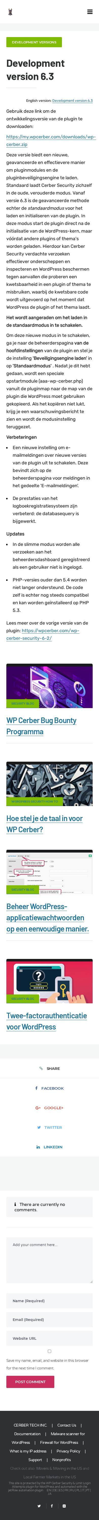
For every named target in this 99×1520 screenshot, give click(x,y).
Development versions (34, 42)
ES (60, 1490)
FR (66, 1490)
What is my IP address (28, 1451)
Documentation (27, 1434)
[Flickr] (62, 1506)
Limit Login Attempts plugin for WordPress (51, 1485)
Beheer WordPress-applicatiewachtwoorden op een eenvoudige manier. (47, 917)
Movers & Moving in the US (59, 1468)
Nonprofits (61, 1460)
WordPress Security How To (34, 801)
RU (72, 1490)
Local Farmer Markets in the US (49, 1477)
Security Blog (22, 703)
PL (78, 1490)
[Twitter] (39, 1506)
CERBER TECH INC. (30, 1425)
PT (88, 1490)
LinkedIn (53, 1147)
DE (55, 1490)
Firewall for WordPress (59, 1442)
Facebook (52, 1088)
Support (35, 1460)
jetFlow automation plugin (25, 1490)
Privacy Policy (68, 1451)
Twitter (53, 1127)
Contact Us (66, 1425)
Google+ (53, 1107)
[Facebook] (51, 1506)
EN (49, 1490)
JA (49, 1494)
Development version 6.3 (72, 101)
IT (83, 1490)
